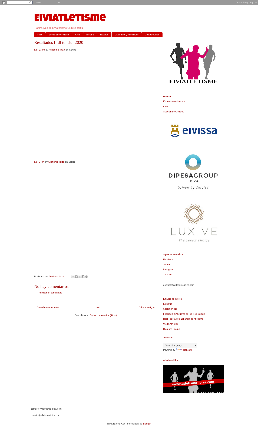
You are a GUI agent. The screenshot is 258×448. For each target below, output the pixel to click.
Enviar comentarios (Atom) (103, 315)
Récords (104, 35)
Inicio (39, 35)
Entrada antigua (146, 307)
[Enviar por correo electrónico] (73, 276)
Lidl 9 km (39, 161)
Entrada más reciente (48, 307)
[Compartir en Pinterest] (86, 276)
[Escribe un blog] (76, 276)
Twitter (166, 264)
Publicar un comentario (50, 292)
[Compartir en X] (79, 276)
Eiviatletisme (70, 19)
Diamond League (171, 329)
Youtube (167, 274)
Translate (187, 350)
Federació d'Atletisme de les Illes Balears (184, 314)
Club (77, 35)
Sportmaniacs (170, 308)
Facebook (168, 259)
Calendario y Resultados (126, 35)
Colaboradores (152, 35)
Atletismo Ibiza (57, 49)
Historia (90, 35)
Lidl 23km (39, 49)
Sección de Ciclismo (173, 111)
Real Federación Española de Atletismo (183, 318)
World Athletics (170, 324)
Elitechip (167, 304)
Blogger (146, 423)
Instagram (168, 269)
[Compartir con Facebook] (83, 276)
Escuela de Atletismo (59, 35)
